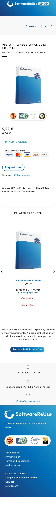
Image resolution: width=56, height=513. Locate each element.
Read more (29, 272)
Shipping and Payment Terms (21, 477)
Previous (33, 26)
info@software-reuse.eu (28, 401)
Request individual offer (27, 349)
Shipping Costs (30, 292)
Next (47, 26)
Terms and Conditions (17, 460)
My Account (11, 485)
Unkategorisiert (23, 174)
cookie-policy (12, 464)
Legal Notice (12, 452)
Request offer (13, 167)
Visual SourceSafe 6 (28, 280)
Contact (9, 481)
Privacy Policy (12, 456)
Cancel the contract (16, 473)
